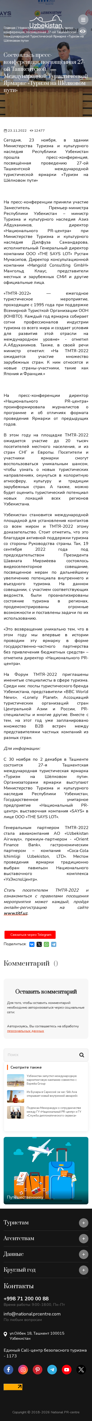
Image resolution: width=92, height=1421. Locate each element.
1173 (11, 1356)
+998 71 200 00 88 (26, 1298)
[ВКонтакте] (31, 944)
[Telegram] (53, 944)
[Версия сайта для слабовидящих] (82, 31)
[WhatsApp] (46, 944)
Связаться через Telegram (30, 934)
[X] (39, 944)
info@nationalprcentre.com (32, 1314)
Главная (9, 28)
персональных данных (25, 1031)
